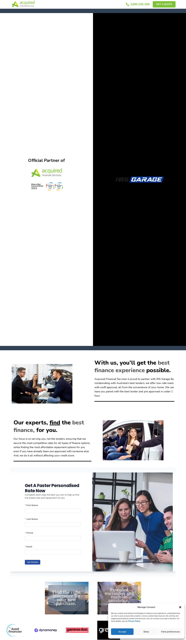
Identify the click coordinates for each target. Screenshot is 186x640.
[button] (180, 607)
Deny (146, 631)
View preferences (170, 631)
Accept (122, 631)
